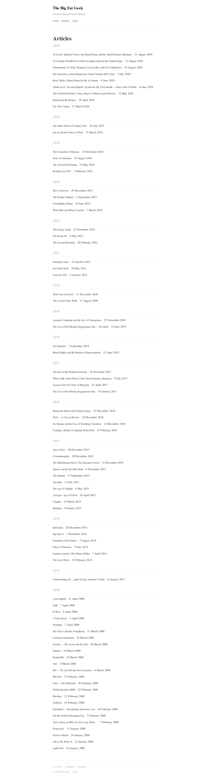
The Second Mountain (64, 242)
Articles (65, 20)
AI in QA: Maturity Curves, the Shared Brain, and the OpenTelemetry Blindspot (92, 54)
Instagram (70, 767)
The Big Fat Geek (68, 8)
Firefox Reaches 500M (64, 689)
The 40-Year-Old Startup (65, 164)
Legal (75, 20)
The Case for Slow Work (65, 300)
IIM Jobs (57, 676)
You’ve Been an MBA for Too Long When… (75, 722)
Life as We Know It (62, 741)
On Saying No (60, 235)
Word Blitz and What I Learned (68, 210)
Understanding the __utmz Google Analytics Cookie (79, 579)
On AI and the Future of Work (68, 132)
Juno (55, 663)
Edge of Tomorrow (62, 547)
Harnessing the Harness (64, 100)
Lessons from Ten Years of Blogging (71, 384)
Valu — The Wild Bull (64, 683)
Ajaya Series (59, 449)
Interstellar (58, 527)
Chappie (57, 501)
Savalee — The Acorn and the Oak (70, 644)
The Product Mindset (63, 197)
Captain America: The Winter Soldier (71, 553)
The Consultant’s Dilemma (66, 151)
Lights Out (58, 748)
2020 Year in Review (63, 294)
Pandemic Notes (61, 261)
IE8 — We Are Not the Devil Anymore (72, 670)
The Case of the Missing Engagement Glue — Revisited (80, 326)
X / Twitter (58, 767)
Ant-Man (57, 482)
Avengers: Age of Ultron (65, 495)
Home (56, 20)
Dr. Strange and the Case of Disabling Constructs (77, 423)
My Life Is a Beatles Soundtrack (69, 631)
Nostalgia (57, 624)
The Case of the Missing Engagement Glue (74, 391)
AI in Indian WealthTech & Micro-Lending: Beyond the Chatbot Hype (88, 61)
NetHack (57, 702)
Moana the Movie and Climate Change (72, 410)
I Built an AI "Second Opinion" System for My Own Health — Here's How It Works (95, 87)
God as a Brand (60, 735)
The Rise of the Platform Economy (70, 371)
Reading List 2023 (62, 171)
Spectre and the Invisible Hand (68, 469)
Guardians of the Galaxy (65, 540)
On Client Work (61, 268)
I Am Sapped (59, 598)
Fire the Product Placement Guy (68, 715)
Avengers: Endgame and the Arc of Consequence (77, 320)
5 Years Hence (60, 618)
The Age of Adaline (63, 488)
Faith (55, 605)
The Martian (59, 475)
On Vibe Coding (61, 106)
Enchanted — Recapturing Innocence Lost (74, 709)
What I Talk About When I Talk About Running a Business (82, 378)
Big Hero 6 (58, 534)
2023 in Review (61, 190)
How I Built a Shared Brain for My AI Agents (75, 80)
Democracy (58, 728)
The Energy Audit (62, 229)
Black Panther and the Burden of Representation (77, 352)
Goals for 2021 (60, 274)
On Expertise (59, 346)
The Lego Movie (61, 560)
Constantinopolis (61, 456)
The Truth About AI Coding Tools (70, 125)
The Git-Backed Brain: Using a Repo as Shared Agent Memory (84, 93)
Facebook (81, 767)
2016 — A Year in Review (66, 417)
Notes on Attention (62, 158)
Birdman (57, 508)
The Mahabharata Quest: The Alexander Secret (76, 462)
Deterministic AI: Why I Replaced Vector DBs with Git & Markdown (87, 67)
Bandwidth (58, 657)
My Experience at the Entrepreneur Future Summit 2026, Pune (84, 74)
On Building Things (63, 203)
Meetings (57, 696)
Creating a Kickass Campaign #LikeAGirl (73, 430)
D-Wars (56, 611)
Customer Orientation (63, 637)
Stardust (57, 650)
